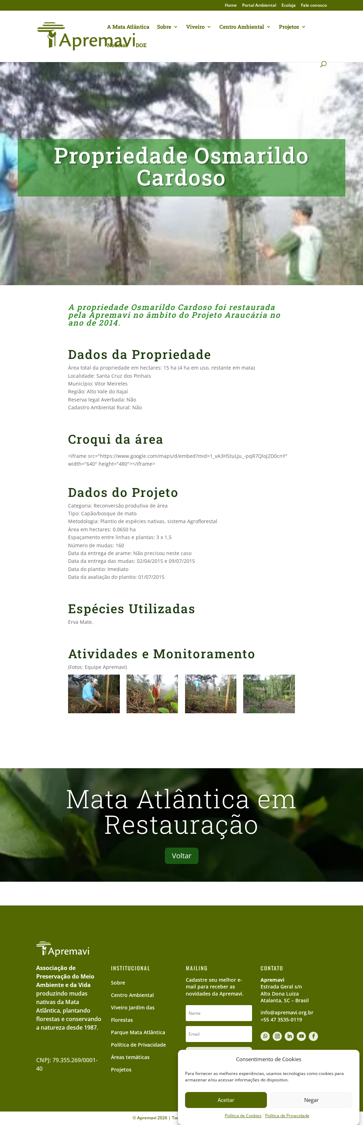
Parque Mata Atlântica (138, 1032)
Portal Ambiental (259, 5)
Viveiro (195, 27)
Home (231, 5)
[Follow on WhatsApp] (265, 1036)
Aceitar (226, 1099)
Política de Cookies (243, 1116)
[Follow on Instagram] (277, 1036)
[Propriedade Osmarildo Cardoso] (94, 713)
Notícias (117, 46)
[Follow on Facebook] (313, 1036)
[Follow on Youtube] (301, 1036)
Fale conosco (314, 5)
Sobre (164, 27)
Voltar (181, 855)
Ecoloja (288, 5)
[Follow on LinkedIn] (289, 1036)
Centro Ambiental (241, 27)
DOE (141, 46)
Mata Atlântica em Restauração (181, 811)
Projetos (289, 27)
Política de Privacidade (287, 1116)
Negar (311, 1099)
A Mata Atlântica (128, 27)
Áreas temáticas (130, 1057)
